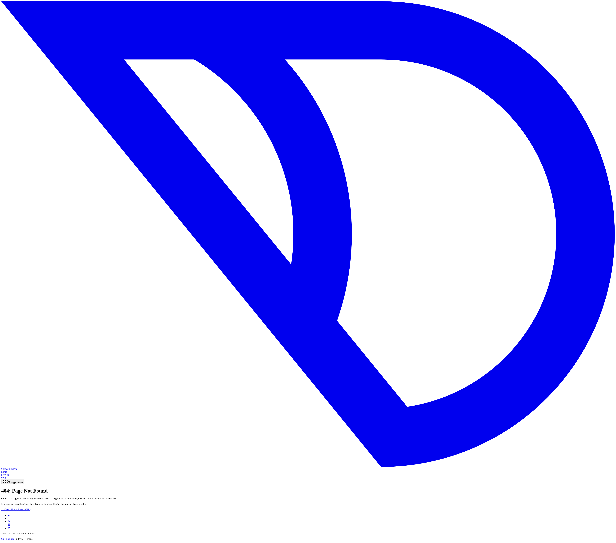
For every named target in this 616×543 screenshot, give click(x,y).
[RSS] (9, 528)
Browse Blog (24, 509)
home (4, 471)
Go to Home (9, 509)
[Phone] (9, 521)
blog (3, 477)
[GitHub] (9, 515)
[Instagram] (9, 524)
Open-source (8, 539)
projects (5, 474)
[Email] (9, 518)
